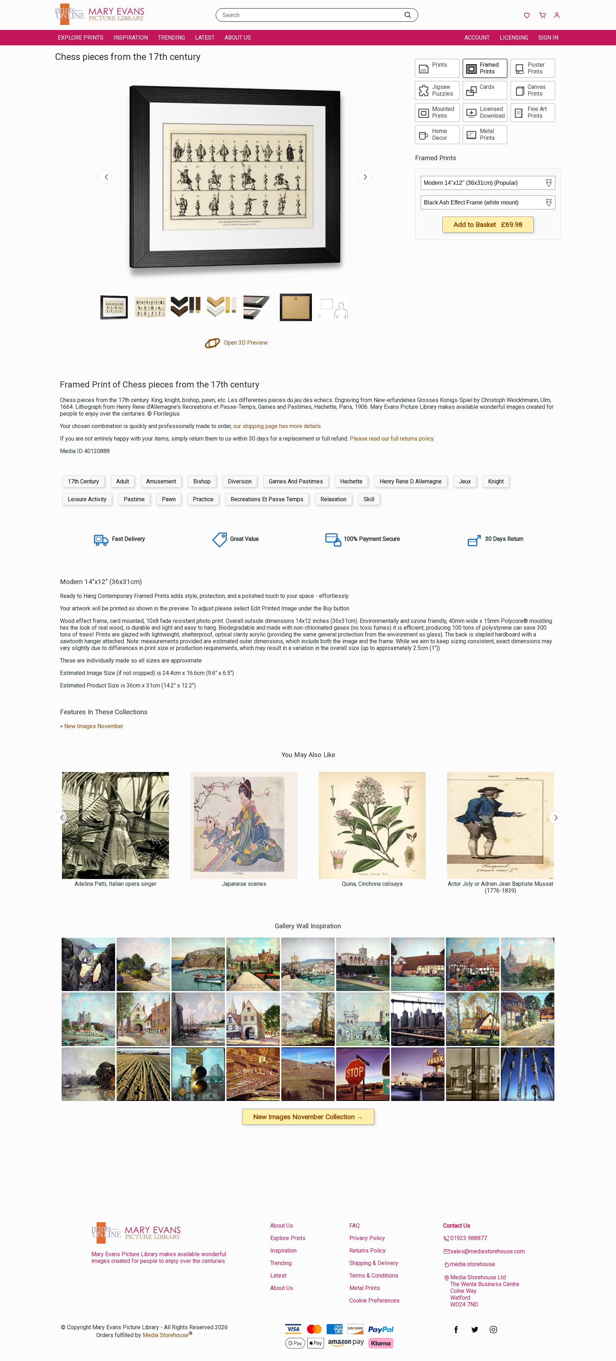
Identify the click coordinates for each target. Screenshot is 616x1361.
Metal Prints (364, 1288)
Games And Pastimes (296, 481)
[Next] (365, 177)
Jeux (465, 481)
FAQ (354, 1225)
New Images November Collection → (308, 1117)
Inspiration (130, 37)
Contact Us (456, 1225)
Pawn (169, 499)
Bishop (202, 481)
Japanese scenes (244, 883)
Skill (369, 499)
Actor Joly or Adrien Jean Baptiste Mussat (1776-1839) (500, 887)
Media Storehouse (166, 1335)
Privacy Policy (367, 1238)
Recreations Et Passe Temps (267, 499)
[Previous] (105, 177)
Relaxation (333, 499)
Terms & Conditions (373, 1275)
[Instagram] (493, 1333)
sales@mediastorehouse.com (487, 1251)
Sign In (548, 37)
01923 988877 (468, 1238)
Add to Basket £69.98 (488, 224)
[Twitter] (475, 1333)
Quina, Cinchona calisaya (372, 883)
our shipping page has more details (277, 426)
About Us (238, 37)
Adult (122, 481)
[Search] (408, 15)
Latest (205, 37)
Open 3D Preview (245, 342)
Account (477, 37)
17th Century (83, 481)
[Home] (99, 23)
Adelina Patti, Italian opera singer (115, 883)
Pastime (134, 499)
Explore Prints (80, 37)
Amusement (161, 481)
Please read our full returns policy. (392, 438)
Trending (171, 37)
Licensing (514, 37)
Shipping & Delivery (373, 1263)
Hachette (351, 481)
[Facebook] (456, 1333)
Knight (496, 481)
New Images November (93, 726)
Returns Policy (367, 1250)
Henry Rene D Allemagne (411, 481)
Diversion (240, 481)
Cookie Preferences (374, 1300)
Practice (203, 499)
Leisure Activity (87, 499)
